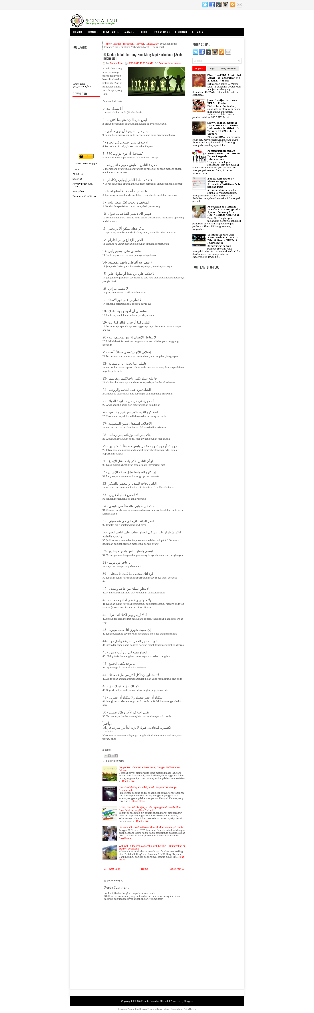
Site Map (77, 179)
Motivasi (139, 43)
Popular (199, 68)
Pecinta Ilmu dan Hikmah (154, 1001)
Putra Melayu (163, 1009)
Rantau (129, 32)
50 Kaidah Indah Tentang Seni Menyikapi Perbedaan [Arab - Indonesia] (143, 56)
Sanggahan (78, 191)
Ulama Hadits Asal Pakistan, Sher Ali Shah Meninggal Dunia (151, 827)
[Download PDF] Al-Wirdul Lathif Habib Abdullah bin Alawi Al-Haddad (224, 78)
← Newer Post (112, 869)
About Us (78, 174)
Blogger (92, 163)
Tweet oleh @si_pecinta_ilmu (82, 85)
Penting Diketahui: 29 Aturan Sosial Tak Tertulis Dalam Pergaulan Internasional (223, 154)
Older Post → (177, 869)
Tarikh (143, 32)
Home (76, 169)
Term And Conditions (84, 196)
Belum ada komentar (170, 63)
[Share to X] (113, 755)
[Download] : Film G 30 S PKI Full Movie (222, 102)
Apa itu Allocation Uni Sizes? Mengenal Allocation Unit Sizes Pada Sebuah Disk (224, 182)
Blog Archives (228, 68)
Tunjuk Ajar (151, 43)
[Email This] (106, 755)
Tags (212, 68)
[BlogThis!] (109, 755)
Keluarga (197, 32)
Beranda (77, 32)
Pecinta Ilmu (133, 1009)
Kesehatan (181, 32)
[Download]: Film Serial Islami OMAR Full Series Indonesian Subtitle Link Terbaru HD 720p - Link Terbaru (223, 128)
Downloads (111, 32)
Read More (128, 781)
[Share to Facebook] (116, 755)
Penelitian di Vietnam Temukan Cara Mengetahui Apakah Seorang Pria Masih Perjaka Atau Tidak (224, 210)
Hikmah (92, 32)
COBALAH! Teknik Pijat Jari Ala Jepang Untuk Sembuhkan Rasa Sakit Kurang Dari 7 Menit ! (150, 808)
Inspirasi (128, 43)
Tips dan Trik (161, 32)
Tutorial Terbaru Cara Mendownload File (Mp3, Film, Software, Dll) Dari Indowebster (222, 238)
